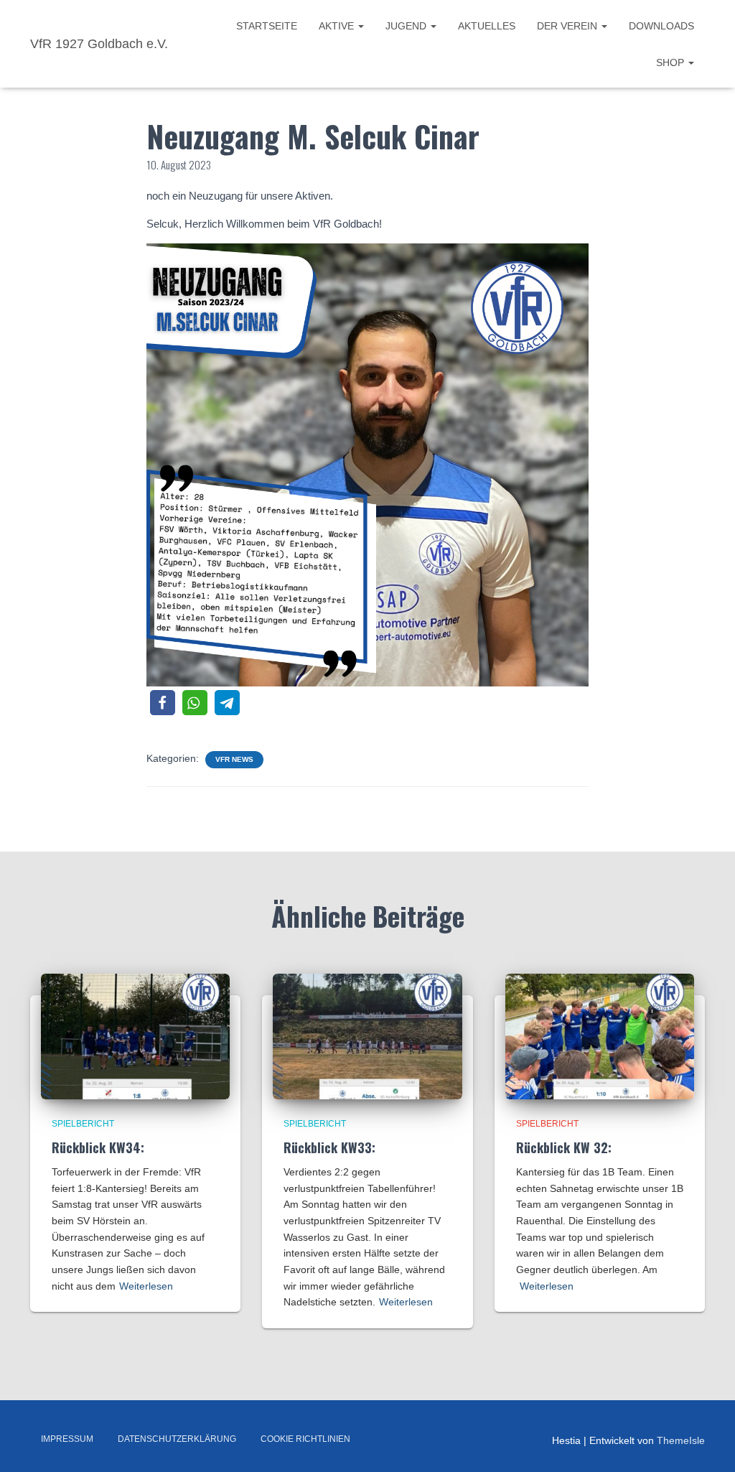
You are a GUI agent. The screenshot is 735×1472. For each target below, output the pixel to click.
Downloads (661, 26)
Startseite (266, 26)
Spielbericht (83, 1124)
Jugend (407, 26)
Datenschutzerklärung (177, 1439)
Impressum (67, 1439)
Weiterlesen (146, 1286)
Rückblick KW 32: (564, 1147)
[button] (162, 702)
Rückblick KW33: (329, 1147)
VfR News (234, 759)
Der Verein (568, 26)
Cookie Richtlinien (305, 1439)
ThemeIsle (681, 1440)
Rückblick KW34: (98, 1147)
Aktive (338, 26)
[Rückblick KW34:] (135, 1035)
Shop (671, 62)
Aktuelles (486, 26)
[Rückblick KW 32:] (599, 1035)
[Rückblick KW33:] (367, 1035)
